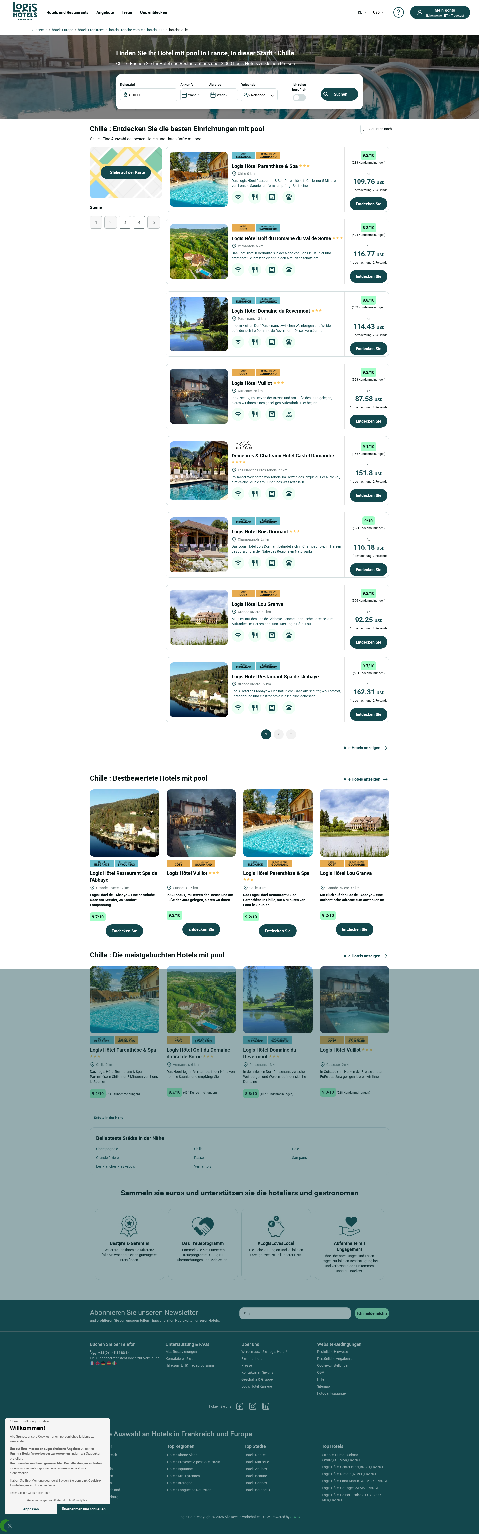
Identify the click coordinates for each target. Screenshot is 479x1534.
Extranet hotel (252, 1358)
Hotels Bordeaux (257, 1489)
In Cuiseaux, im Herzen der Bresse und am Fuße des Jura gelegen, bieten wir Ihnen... (200, 897)
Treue (127, 12)
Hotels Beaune (255, 1475)
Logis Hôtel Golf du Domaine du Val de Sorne (282, 238)
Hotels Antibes (255, 1468)
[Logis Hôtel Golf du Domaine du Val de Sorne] (199, 251)
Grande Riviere (107, 1157)
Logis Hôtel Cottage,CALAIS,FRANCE (350, 1487)
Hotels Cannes (255, 1482)
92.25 (368, 619)
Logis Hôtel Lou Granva (258, 604)
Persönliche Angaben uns (336, 1358)
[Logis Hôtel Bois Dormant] (199, 544)
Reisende (248, 84)
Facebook (239, 1406)
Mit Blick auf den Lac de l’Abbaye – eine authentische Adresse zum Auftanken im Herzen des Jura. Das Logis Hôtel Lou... (282, 621)
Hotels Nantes (255, 1454)
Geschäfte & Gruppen (258, 1379)
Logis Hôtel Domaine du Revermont (271, 310)
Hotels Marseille (256, 1461)
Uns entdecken (153, 12)
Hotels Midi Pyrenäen (183, 1475)
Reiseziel (127, 84)
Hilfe (320, 1379)
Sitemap (323, 1386)
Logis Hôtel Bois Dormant (260, 531)
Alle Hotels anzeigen (362, 747)
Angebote (105, 12)
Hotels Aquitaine (180, 1468)
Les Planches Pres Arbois (115, 1166)
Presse (246, 1365)
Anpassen (31, 1509)
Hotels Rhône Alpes (182, 1454)
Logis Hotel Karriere (256, 1386)
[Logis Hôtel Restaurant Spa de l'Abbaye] (199, 689)
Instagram (252, 1406)
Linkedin (265, 1406)
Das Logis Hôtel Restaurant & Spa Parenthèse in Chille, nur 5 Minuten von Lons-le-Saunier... (274, 899)
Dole (295, 1148)
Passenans (202, 1157)
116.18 (368, 547)
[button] (10, 1526)
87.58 (368, 398)
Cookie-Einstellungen (333, 1365)
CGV (320, 1372)
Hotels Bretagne (179, 1482)
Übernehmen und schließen (84, 1509)
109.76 (368, 181)
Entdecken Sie (368, 204)
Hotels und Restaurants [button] (67, 12)
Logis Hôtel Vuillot (252, 383)
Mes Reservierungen (181, 1351)
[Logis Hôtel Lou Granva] (199, 617)
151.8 (368, 472)
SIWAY (295, 1516)
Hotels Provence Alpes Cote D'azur (193, 1461)
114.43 (368, 326)
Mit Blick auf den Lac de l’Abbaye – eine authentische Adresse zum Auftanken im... (353, 897)
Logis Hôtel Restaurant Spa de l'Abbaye (276, 676)
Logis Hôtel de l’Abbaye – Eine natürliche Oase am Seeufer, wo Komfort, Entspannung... (122, 899)
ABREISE (215, 84)
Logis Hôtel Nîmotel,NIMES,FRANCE (349, 1473)
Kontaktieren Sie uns (181, 1358)
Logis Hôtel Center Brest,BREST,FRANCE (353, 1466)
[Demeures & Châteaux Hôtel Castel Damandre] (199, 470)
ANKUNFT (186, 84)
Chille (198, 1148)
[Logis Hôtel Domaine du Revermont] (199, 324)
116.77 (368, 253)
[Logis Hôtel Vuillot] (199, 396)
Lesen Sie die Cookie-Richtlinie (30, 1493)
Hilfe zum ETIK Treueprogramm (190, 1365)
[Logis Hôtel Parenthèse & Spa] (199, 179)
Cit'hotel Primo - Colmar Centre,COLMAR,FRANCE (341, 1457)
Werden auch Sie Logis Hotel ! (264, 1351)
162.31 (368, 691)
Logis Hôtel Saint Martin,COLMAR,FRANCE (355, 1480)
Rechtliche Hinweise (332, 1351)
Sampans (299, 1157)
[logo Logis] (25, 10)
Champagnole (107, 1148)
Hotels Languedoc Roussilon (189, 1489)
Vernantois (202, 1166)
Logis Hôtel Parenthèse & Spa (265, 166)
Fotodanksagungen (332, 1393)
